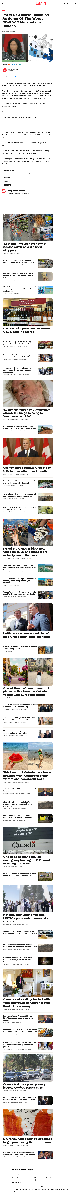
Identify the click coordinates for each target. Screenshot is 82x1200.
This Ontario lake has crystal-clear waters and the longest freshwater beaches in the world (19, 567)
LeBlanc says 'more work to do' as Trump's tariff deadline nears (26, 635)
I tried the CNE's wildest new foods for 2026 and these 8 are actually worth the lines (25, 552)
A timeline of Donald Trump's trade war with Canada (20, 790)
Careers (31, 1177)
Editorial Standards (30, 1180)
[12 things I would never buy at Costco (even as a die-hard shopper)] (28, 227)
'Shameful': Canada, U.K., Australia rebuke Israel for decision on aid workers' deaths (19, 593)
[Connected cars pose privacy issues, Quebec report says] (28, 1068)
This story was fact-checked (9, 76)
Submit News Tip (62, 1177)
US (23, 1186)
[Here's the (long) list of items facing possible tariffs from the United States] (45, 345)
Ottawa (31, 1189)
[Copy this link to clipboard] (20, 64)
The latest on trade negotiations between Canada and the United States (19, 732)
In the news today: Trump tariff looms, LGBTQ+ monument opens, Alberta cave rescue (19, 1018)
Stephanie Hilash (12, 69)
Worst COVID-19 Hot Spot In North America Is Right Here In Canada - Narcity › (24, 173)
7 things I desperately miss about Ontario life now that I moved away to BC (19, 719)
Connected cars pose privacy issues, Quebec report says (24, 1086)
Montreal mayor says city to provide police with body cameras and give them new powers (19, 1045)
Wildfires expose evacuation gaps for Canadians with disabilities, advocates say (20, 946)
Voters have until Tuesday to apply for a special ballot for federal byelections (18, 816)
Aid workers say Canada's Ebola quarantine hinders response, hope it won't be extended (20, 1030)
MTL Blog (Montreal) (42, 1186)
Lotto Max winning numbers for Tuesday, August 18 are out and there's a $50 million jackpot (19, 275)
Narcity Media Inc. (29, 1174)
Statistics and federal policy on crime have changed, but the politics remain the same (19, 1098)
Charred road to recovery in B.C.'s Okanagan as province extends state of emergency (18, 804)
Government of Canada (15, 59)
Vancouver (37, 1189)
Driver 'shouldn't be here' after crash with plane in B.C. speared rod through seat (19, 482)
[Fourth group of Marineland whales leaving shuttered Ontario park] (45, 510)
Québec (28, 1186)
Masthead (39, 1180)
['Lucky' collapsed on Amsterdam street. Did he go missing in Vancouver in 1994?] (28, 393)
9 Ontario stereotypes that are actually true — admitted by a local (20, 648)
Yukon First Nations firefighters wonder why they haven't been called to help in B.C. (20, 495)
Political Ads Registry (48, 1180)
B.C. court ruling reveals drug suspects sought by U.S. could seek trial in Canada (19, 1153)
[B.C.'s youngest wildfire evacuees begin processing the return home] (28, 1122)
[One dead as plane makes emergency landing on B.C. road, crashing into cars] (28, 840)
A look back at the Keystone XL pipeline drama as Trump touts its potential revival (19, 427)
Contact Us (53, 1177)
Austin (47, 1191)
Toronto (18, 1189)
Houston (53, 1191)
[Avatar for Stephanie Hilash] (4, 191)
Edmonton (50, 1189)
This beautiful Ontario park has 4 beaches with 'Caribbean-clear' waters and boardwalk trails (27, 776)
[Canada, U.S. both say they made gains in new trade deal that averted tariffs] (45, 358)
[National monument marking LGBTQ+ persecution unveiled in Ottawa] (28, 898)
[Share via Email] (17, 64)
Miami (30, 1191)
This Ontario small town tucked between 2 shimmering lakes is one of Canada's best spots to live (19, 289)
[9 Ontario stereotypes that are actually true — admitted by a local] (45, 650)
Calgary (44, 1189)
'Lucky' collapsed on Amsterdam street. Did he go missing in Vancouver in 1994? (26, 413)
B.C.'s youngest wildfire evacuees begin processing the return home (27, 1140)
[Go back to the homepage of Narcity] (41, 3)
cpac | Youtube (7, 59)
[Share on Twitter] (15, 64)
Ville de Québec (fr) (59, 1189)
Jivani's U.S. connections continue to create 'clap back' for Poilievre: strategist (20, 706)
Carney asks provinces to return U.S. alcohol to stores (26, 330)
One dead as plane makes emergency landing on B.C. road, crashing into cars (26, 860)
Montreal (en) (19, 1191)
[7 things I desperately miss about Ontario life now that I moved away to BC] (45, 721)
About (13, 1177)
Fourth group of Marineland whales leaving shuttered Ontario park (19, 508)
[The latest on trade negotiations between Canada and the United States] (45, 734)
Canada (19, 1186)
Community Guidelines (17, 1180)
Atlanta (42, 1191)
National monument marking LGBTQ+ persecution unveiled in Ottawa (26, 918)
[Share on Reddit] (9, 64)
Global (33, 1186)
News (4, 10)
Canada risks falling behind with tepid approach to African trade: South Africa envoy (26, 1003)
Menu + (4, 3)
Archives (26, 1177)
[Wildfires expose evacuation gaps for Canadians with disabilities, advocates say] (45, 948)
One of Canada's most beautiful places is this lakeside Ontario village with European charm (26, 691)
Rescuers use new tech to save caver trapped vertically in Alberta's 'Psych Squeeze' (17, 960)
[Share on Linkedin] (12, 64)
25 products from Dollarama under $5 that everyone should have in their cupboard (19, 261)
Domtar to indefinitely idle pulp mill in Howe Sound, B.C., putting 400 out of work (19, 874)
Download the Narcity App (41, 1177)
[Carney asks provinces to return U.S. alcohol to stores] (28, 312)
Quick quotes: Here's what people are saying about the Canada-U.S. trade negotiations (17, 370)
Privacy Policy (59, 1180)
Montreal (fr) (24, 1189)
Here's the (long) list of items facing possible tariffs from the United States (18, 343)
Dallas (25, 1191)
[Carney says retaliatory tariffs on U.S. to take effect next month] (28, 451)
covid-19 (7, 181)
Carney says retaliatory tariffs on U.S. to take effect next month (27, 469)
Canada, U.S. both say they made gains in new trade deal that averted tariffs (19, 356)
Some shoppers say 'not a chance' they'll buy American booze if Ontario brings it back (20, 932)
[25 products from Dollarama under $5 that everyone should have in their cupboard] (45, 263)
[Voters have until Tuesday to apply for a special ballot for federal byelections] (45, 818)
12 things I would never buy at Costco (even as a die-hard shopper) (24, 247)
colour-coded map (12, 91)
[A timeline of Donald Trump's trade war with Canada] (45, 792)
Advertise (19, 1177)
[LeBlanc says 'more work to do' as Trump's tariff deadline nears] (28, 617)
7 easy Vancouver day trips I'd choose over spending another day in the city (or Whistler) (20, 581)
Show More (7, 185)
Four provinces (7, 151)
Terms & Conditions (17, 1182)
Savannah (36, 1191)
